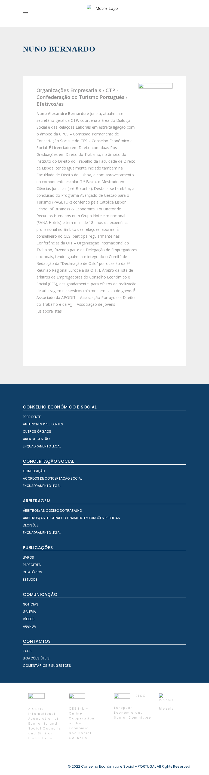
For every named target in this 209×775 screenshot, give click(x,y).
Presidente (32, 416)
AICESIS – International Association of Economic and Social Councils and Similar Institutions (44, 723)
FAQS (27, 651)
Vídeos (29, 619)
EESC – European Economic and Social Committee (132, 707)
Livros (28, 557)
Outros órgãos (37, 431)
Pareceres (32, 564)
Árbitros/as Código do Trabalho (52, 510)
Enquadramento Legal (42, 446)
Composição (34, 471)
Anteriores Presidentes (43, 424)
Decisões (31, 525)
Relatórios (32, 572)
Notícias (30, 604)
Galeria (29, 611)
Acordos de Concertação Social (52, 478)
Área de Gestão (36, 439)
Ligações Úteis (36, 658)
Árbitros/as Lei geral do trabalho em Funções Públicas (71, 518)
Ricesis (166, 708)
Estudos (30, 579)
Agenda (29, 626)
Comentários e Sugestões (47, 665)
